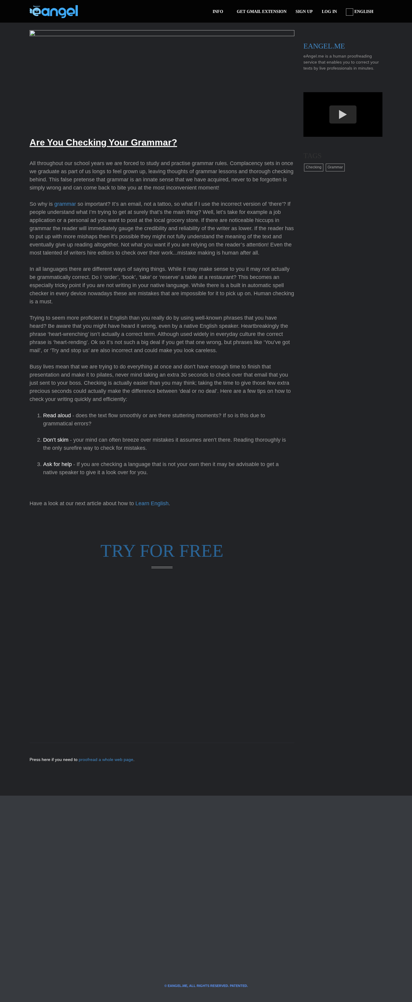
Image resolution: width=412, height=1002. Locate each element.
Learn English (152, 503)
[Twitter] (92, 11)
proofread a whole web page (106, 759)
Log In (329, 11)
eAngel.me (324, 46)
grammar (65, 204)
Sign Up (304, 11)
